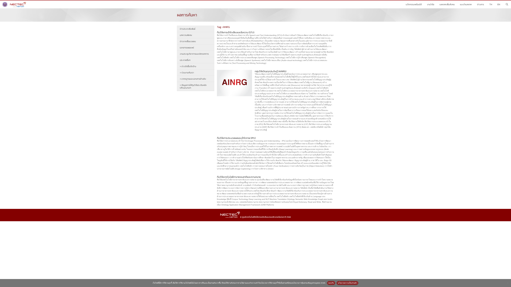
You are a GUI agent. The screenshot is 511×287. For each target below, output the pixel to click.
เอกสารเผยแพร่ (187, 47)
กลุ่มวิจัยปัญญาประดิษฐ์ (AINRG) (270, 71)
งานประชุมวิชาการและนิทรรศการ (194, 54)
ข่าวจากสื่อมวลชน (188, 41)
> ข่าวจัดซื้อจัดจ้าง (188, 66)
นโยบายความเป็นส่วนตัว (347, 283)
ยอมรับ (331, 283)
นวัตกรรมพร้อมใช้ (414, 4)
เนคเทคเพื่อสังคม (447, 4)
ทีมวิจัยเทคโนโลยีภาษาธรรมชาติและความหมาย (239, 177)
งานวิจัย (430, 4)
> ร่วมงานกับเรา (187, 72)
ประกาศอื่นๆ (185, 60)
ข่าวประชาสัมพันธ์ (187, 29)
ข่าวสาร (480, 4)
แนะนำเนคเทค (466, 4)
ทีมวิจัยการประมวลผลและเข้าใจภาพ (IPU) (236, 138)
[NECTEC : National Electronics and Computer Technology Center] (14, 4)
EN (498, 4)
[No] (507, 283)
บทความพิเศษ (186, 35)
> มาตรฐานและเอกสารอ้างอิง (193, 79)
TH (490, 4)
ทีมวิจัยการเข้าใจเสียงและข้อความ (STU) (235, 32)
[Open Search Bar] (507, 4)
